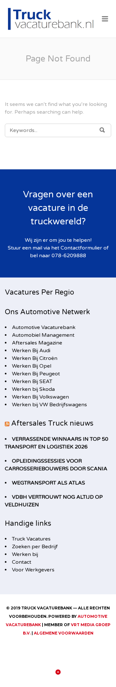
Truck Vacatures (31, 539)
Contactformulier (81, 248)
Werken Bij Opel (31, 366)
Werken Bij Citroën (34, 358)
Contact (21, 562)
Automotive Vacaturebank (43, 327)
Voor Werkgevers (33, 570)
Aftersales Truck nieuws (52, 423)
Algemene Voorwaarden (63, 633)
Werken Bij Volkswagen (40, 397)
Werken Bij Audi (31, 350)
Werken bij (25, 554)
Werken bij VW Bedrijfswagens (49, 404)
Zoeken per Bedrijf (35, 546)
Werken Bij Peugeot (36, 374)
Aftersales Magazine (37, 343)
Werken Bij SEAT (32, 381)
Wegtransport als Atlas (48, 483)
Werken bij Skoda (33, 389)
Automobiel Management (43, 335)
